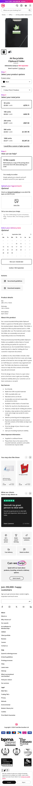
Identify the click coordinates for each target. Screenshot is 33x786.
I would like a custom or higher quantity (16, 146)
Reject (23, 782)
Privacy (3, 698)
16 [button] (12, 246)
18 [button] (21, 246)
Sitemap (3, 671)
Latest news (4, 667)
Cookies (3, 712)
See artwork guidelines (15, 281)
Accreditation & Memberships (6, 627)
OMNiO (3, 632)
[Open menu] (30, 5)
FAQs (2, 664)
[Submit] (30, 601)
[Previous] (26, 457)
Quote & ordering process (9, 653)
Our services (5, 683)
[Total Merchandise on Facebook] (2, 607)
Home (4, 15)
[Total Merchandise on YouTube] (24, 607)
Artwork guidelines (7, 657)
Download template (14, 288)
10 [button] (16, 243)
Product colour (5, 78)
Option (3, 86)
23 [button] (12, 250)
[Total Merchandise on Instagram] (9, 607)
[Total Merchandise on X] (16, 607)
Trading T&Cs (5, 694)
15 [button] (7, 246)
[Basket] (25, 5)
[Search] (30, 10)
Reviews (3, 639)
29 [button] (7, 253)
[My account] (21, 5)
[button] (16, 10)
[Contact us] (17, 5)
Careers (3, 642)
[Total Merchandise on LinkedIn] (31, 607)
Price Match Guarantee (8, 715)
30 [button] (12, 253)
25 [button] (21, 250)
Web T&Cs (4, 691)
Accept (9, 782)
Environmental (5, 705)
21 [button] (3, 250)
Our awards (4, 623)
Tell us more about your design (10, 211)
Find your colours (6, 680)
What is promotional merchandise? (7, 675)
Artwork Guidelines (14, 192)
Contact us (22, 68)
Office (10, 15)
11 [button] (21, 243)
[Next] (30, 457)
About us (4, 616)
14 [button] (3, 246)
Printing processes (6, 660)
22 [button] (7, 250)
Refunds (3, 701)
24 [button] (16, 250)
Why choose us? (6, 619)
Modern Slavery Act (7, 708)
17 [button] (16, 246)
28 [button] (3, 253)
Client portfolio (5, 635)
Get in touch (16, 578)
